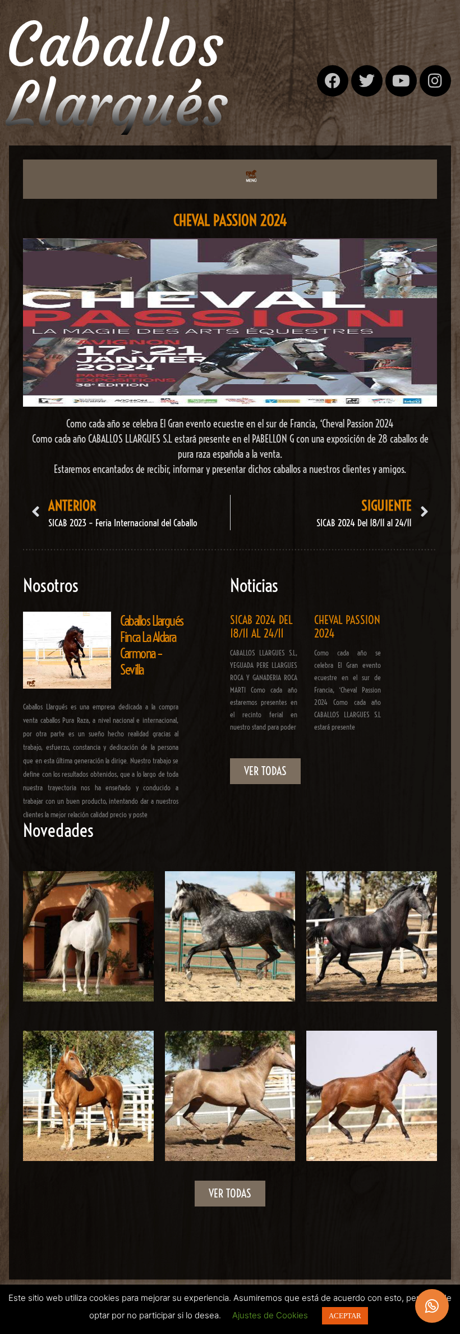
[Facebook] (332, 81)
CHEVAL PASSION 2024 (347, 626)
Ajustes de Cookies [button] (270, 1315)
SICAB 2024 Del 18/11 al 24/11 (261, 626)
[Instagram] (435, 81)
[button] (251, 176)
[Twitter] (367, 81)
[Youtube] (401, 81)
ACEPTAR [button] (345, 1315)
